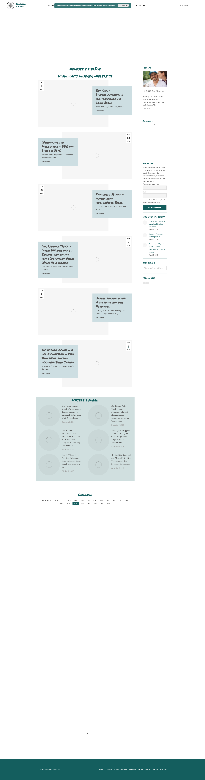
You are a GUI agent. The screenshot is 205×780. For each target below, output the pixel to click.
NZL (75, 503)
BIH (69, 500)
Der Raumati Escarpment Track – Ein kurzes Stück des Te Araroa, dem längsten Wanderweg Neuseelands (71, 437)
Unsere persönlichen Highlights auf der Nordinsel (111, 302)
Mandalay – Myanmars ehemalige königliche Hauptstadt (157, 224)
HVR (101, 500)
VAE (102, 503)
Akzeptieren (123, 5)
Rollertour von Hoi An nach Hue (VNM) (54, 697)
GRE (94, 500)
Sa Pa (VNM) (54, 674)
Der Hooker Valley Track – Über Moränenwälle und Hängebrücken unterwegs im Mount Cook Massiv (120, 413)
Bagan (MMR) (54, 578)
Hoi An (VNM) (92, 698)
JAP (114, 500)
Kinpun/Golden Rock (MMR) (54, 601)
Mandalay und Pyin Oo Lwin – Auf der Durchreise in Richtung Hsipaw (157, 248)
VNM (109, 503)
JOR (120, 500)
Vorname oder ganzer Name (151, 184)
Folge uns (156, 128)
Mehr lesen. (147, 109)
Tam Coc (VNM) (91, 650)
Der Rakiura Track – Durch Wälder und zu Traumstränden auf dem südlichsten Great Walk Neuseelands (58, 254)
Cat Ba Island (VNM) (54, 650)
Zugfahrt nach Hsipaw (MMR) (92, 529)
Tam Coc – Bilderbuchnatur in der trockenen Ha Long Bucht (109, 96)
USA (95, 503)
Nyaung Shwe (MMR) (91, 578)
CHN (82, 500)
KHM (126, 500)
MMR (61, 503)
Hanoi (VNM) (92, 626)
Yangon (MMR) (54, 626)
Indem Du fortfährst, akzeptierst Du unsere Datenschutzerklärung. (154, 201)
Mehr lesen (100, 111)
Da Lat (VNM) (54, 722)
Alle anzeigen (46, 500)
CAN (75, 500)
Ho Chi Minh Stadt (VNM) (91, 721)
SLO (82, 503)
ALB (56, 500)
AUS (63, 500)
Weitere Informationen (109, 5)
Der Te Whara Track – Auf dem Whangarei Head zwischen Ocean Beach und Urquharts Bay (71, 461)
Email (144, 192)
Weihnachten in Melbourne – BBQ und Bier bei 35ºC (58, 146)
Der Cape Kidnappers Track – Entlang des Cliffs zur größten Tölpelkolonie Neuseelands (120, 436)
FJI (89, 500)
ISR (108, 500)
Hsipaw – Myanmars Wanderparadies (156, 235)
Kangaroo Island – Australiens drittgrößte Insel (110, 198)
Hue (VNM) (92, 674)
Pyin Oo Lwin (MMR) (54, 554)
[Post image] (49, 415)
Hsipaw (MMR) (54, 530)
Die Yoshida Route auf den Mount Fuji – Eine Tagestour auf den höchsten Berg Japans (58, 356)
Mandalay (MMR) (92, 554)
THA (88, 503)
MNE (68, 503)
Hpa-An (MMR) (91, 602)
